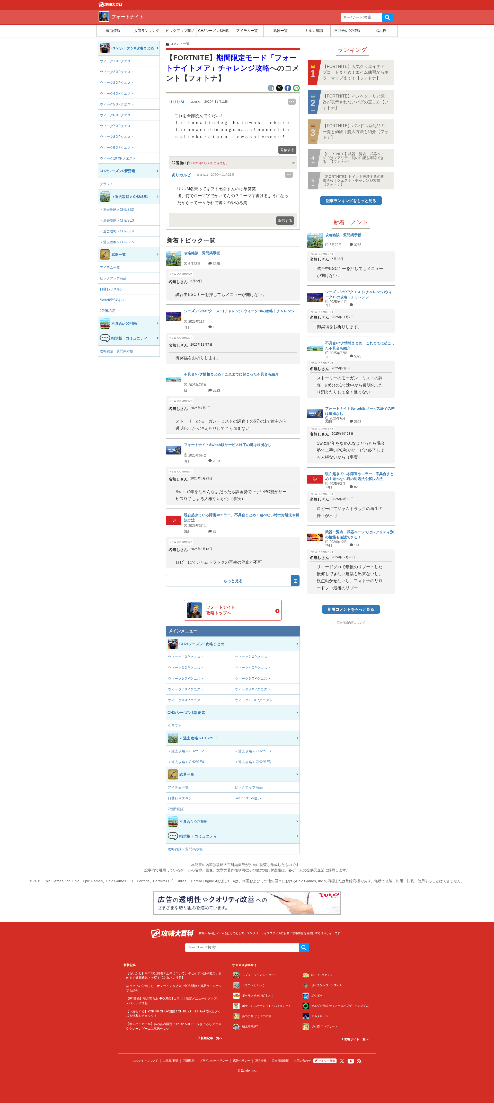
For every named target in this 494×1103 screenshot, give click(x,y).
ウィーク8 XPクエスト (117, 137)
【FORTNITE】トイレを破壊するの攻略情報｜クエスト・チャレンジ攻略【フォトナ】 (353, 180)
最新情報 (113, 31)
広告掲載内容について (351, 622)
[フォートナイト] (110, 6)
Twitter (342, 1061)
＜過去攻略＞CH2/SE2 (117, 210)
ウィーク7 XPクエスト (117, 126)
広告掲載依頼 (280, 1060)
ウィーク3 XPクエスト (117, 83)
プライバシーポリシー (214, 1060)
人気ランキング (146, 31)
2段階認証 (107, 311)
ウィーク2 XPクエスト (117, 72)
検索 (387, 17)
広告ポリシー (241, 1060)
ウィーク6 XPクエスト (117, 115)
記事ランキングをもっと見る (351, 200)
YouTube (351, 1061)
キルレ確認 (314, 31)
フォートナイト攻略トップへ (220, 610)
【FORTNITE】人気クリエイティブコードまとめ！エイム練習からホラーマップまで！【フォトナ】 (356, 72)
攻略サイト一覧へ (356, 1039)
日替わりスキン (111, 289)
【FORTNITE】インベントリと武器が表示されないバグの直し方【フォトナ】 (356, 102)
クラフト (106, 184)
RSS (359, 1061)
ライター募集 (326, 1060)
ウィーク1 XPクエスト (117, 61)
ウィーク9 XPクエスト (117, 148)
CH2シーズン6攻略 (213, 31)
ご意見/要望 (170, 1060)
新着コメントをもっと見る (351, 609)
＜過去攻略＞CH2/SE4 (117, 231)
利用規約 (189, 1060)
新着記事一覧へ (211, 1038)
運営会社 (261, 1060)
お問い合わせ (302, 1060)
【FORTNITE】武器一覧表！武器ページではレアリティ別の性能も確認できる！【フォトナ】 (353, 158)
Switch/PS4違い (112, 300)
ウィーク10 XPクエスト (118, 158)
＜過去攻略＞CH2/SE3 (117, 220)
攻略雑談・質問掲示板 (116, 351)
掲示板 (380, 31)
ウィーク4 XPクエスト (117, 93)
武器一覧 (280, 31)
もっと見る (233, 581)
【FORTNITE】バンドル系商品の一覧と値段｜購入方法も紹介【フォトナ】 (356, 131)
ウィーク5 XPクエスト (117, 104)
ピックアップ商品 (180, 31)
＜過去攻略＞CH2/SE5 (117, 242)
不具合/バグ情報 (347, 31)
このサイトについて (145, 1060)
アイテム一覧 (247, 31)
